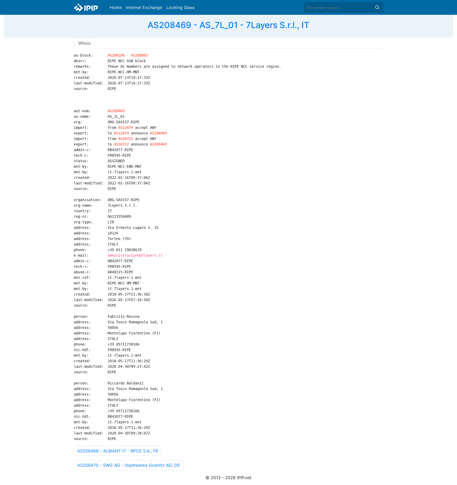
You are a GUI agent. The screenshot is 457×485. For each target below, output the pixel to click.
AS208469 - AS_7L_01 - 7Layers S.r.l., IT (228, 25)
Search (377, 7)
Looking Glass (180, 7)
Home (116, 7)
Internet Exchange (144, 7)
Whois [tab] (84, 43)
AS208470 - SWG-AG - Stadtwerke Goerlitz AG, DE (128, 465)
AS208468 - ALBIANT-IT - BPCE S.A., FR (117, 451)
